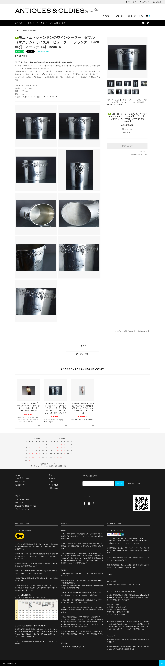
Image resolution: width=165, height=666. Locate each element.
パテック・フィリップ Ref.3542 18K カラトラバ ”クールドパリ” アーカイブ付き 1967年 (28, 406)
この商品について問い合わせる (124, 331)
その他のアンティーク (29, 30)
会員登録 (158, 2)
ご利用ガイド (20, 23)
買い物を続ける (142, 331)
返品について (143, 151)
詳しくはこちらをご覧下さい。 (116, 614)
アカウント (131, 2)
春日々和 (44, 23)
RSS (16, 503)
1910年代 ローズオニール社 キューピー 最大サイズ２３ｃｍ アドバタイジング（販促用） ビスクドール (82, 408)
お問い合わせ (33, 23)
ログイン (145, 2)
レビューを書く (83, 354)
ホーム (17, 30)
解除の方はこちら (134, 483)
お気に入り (128, 129)
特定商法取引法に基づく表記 (25, 506)
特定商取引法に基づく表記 (139, 154)
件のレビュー (43, 51)
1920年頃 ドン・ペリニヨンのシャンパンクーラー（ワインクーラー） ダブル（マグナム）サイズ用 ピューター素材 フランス (56, 408)
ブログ (17, 496)
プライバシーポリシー (23, 509)
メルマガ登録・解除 (57, 23)
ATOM (22, 503)
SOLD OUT (129, 146)
